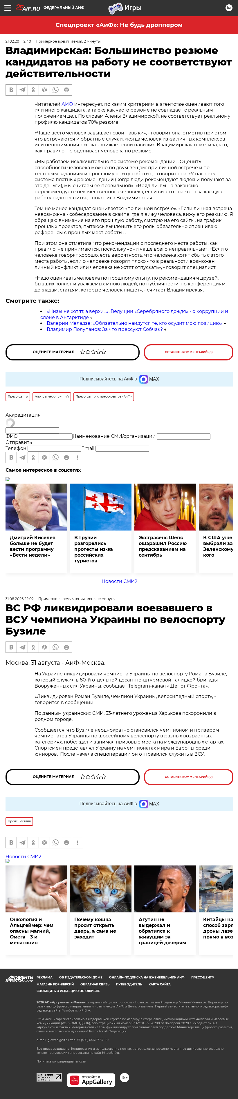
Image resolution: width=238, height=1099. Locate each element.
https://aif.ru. (111, 1053)
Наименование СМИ (114, 436)
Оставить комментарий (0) (189, 352)
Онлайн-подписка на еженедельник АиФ (147, 977)
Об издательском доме (80, 977)
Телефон (16, 448)
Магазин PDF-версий (55, 984)
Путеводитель (129, 984)
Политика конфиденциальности (61, 1061)
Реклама (45, 977)
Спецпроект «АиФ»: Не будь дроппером (119, 24)
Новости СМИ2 (119, 581)
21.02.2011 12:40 (18, 41)
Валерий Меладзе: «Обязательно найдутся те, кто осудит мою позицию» (134, 323)
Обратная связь (94, 984)
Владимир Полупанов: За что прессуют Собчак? (105, 329)
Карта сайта (160, 984)
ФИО (12, 436)
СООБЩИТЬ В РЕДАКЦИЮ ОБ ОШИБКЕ (68, 991)
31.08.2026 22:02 (20, 599)
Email (87, 448)
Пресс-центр (202, 977)
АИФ (67, 104)
